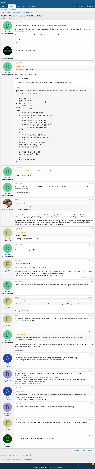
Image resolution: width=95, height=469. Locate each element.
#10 (92, 281)
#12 (92, 315)
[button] (25, 6)
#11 (92, 297)
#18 (92, 419)
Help (85, 464)
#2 (92, 47)
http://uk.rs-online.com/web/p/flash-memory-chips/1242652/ (35, 377)
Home (4, 6)
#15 (92, 370)
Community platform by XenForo (47, 467)
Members (31, 6)
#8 (92, 244)
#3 (92, 63)
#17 (92, 403)
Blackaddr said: (20, 66)
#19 (92, 435)
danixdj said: (19, 203)
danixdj (4, 18)
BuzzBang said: (20, 391)
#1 (92, 22)
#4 (92, 168)
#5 (92, 183)
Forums (11, 6)
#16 (92, 387)
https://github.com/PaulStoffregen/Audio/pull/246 (31, 267)
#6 (92, 199)
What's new (20, 6)
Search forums (12, 9)
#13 (92, 331)
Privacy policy (78, 464)
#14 (92, 354)
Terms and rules (69, 464)
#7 (92, 229)
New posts (4, 9)
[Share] (90, 22)
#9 (92, 260)
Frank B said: (19, 334)
